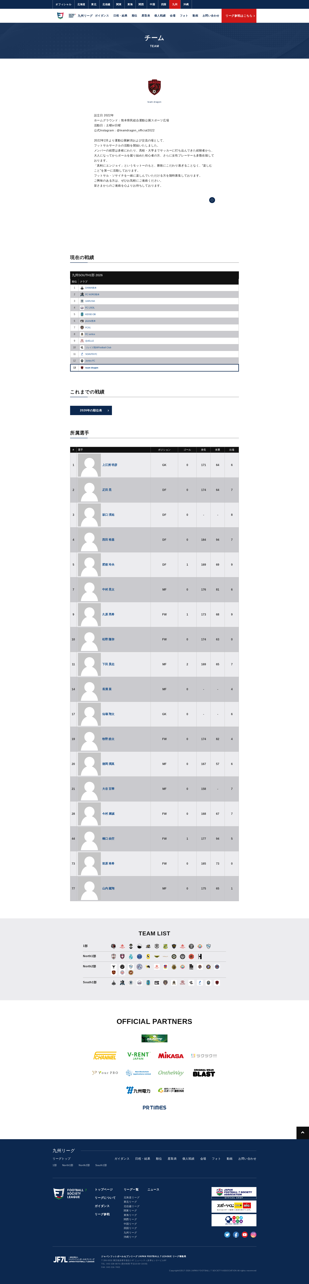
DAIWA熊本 (91, 288)
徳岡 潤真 (108, 763)
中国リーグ (130, 1223)
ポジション (164, 449)
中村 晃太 (108, 589)
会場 (173, 15)
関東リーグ (130, 1210)
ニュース (154, 1189)
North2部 (84, 1165)
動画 (195, 15)
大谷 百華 (108, 788)
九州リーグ (130, 1232)
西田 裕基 (108, 539)
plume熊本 (90, 321)
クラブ (83, 281)
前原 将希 (108, 863)
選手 (80, 449)
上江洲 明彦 (109, 464)
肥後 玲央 (108, 564)
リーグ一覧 (131, 1189)
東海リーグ (130, 1215)
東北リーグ (130, 1201)
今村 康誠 (108, 813)
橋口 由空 (108, 838)
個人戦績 (160, 15)
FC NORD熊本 (92, 294)
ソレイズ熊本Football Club (98, 347)
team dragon (91, 368)
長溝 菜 (107, 689)
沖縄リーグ (130, 1236)
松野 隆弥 (108, 639)
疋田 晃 (107, 489)
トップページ (104, 1189)
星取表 (146, 15)
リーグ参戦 (102, 1214)
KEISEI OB (90, 314)
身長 (203, 449)
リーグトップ (62, 1158)
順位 (135, 15)
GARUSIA (90, 301)
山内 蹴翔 (108, 888)
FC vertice (90, 334)
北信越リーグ (132, 1206)
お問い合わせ (211, 15)
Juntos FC (90, 361)
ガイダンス (102, 15)
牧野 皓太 (108, 738)
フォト (184, 15)
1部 (55, 1165)
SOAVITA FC (91, 354)
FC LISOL (90, 307)
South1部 (101, 1165)
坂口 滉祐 (108, 514)
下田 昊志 (108, 664)
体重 (217, 449)
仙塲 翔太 (108, 713)
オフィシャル (64, 4)
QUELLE (89, 341)
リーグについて (105, 1197)
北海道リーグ (132, 1197)
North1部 (67, 1165)
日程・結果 (120, 15)
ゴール (187, 449)
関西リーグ (130, 1219)
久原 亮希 (108, 614)
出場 (231, 449)
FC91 (88, 327)
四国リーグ (130, 1228)
